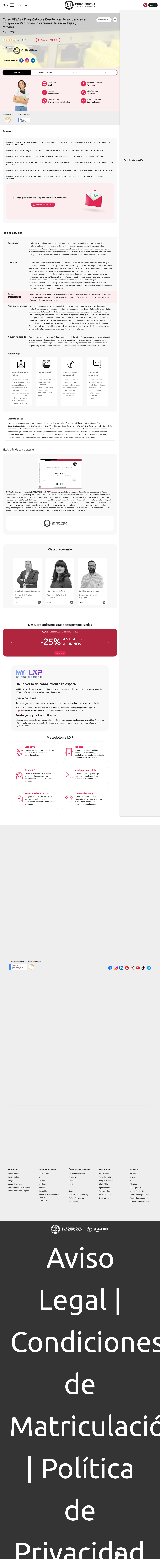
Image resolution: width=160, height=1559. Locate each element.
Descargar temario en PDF (44, 789)
